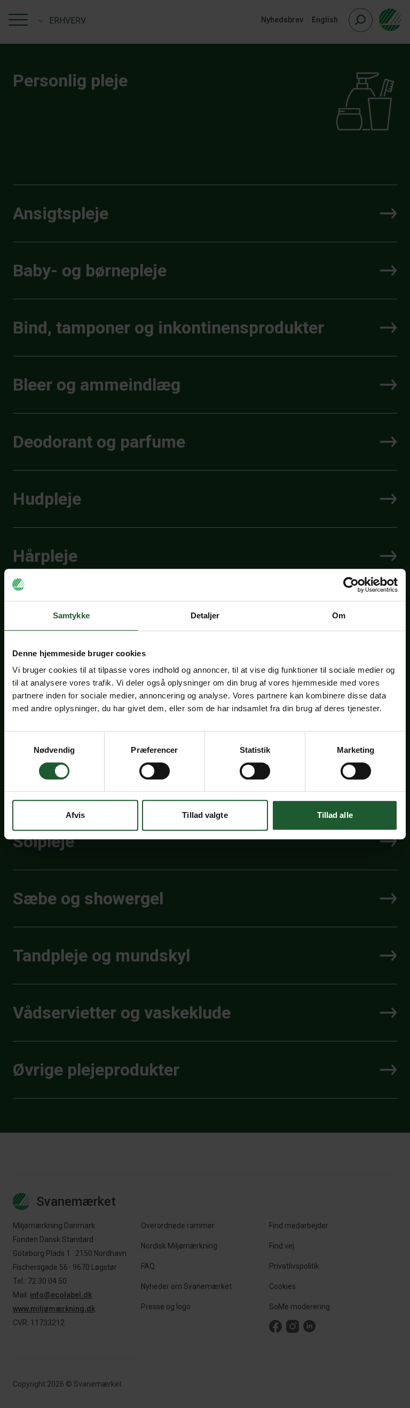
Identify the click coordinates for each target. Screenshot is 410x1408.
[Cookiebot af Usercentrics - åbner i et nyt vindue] (351, 585)
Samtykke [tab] (71, 615)
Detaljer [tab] (205, 615)
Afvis (75, 815)
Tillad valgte (204, 815)
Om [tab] (338, 615)
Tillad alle (335, 815)
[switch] (154, 770)
